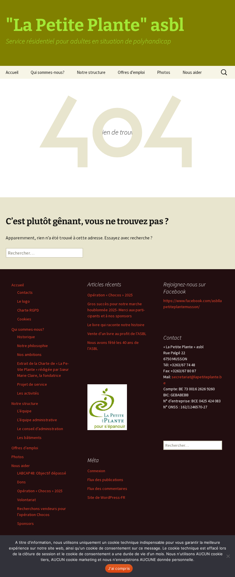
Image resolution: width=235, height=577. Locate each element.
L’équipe (24, 410)
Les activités (28, 393)
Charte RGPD (28, 310)
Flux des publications (105, 479)
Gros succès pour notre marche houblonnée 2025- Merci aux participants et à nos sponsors (116, 309)
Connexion (96, 470)
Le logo (23, 301)
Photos (163, 72)
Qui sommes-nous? (47, 72)
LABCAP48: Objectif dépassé (41, 473)
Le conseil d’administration (40, 428)
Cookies (24, 319)
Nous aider (192, 72)
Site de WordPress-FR (106, 497)
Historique (26, 336)
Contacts (25, 292)
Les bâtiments (29, 437)
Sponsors (25, 523)
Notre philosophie (32, 345)
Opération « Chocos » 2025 (39, 490)
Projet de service (32, 384)
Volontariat (26, 499)
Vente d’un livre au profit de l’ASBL (116, 333)
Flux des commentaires (107, 488)
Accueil (12, 72)
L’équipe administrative (37, 419)
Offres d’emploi (131, 72)
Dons (21, 482)
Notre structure (91, 72)
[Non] (228, 556)
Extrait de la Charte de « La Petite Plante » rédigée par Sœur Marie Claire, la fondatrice (43, 369)
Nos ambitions (29, 354)
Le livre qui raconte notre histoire (115, 324)
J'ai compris (119, 568)
